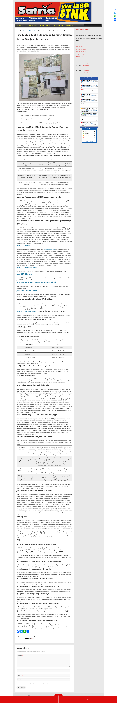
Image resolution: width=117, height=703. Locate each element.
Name (20, 671)
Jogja (42, 140)
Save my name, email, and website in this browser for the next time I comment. (36, 683)
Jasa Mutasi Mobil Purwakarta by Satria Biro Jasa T (87, 124)
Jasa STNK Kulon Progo (27, 291)
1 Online (86, 141)
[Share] (115, 19)
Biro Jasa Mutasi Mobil (27, 311)
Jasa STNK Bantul (24, 274)
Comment (20, 656)
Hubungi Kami (69, 25)
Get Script (84, 127)
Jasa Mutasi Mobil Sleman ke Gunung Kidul (36, 282)
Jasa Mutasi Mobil (31, 30)
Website (19, 679)
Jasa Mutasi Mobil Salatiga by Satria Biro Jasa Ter (89, 119)
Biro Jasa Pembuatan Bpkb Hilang (90, 114)
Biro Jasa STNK (20, 25)
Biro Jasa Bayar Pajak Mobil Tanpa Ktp (89, 81)
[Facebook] (115, 9)
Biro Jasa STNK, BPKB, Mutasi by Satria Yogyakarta (88, 91)
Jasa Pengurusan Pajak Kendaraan (88, 95)
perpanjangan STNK (49, 249)
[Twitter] (115, 13)
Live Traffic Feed (89, 78)
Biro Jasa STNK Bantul (45, 25)
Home (24, 30)
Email (20, 676)
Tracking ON (93, 127)
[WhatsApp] (115, 16)
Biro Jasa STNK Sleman (32, 25)
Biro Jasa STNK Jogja (58, 25)
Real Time (89, 127)
